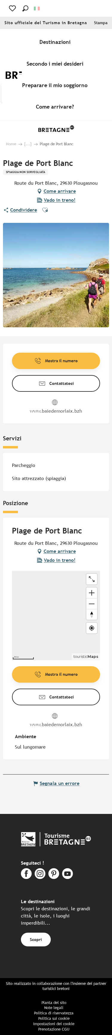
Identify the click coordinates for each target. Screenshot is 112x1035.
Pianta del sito (54, 1002)
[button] (25, 8)
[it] (37, 8)
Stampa (101, 23)
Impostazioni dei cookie (53, 1024)
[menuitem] (56, 42)
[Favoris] (13, 8)
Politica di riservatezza (53, 1013)
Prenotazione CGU (53, 1029)
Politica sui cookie (54, 1018)
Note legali (53, 1007)
